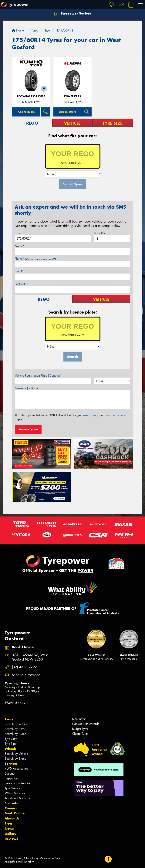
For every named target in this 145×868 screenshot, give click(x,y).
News (9, 828)
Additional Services (17, 798)
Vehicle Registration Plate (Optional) (38, 376)
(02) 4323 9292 (24, 667)
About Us (12, 818)
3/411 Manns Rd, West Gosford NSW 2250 (30, 657)
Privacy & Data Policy (26, 858)
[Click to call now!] (112, 4)
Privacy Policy (90, 415)
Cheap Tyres (80, 734)
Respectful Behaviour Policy (19, 861)
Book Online (15, 813)
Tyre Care (11, 739)
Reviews (11, 839)
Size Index (79, 719)
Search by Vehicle (16, 724)
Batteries (10, 773)
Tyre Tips (10, 744)
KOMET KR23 (72, 96)
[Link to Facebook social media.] (108, 859)
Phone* (36, 259)
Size (17, 233)
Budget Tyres (80, 729)
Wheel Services (15, 793)
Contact (11, 808)
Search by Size (14, 729)
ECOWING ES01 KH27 (31, 96)
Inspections (12, 778)
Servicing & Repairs (17, 783)
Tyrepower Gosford (75, 13)
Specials (11, 803)
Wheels (10, 749)
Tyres (9, 719)
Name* (19, 246)
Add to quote (26, 111)
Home (19, 30)
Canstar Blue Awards (85, 724)
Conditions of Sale (50, 858)
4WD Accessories (16, 769)
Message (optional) (27, 388)
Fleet (8, 823)
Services (11, 764)
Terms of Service (115, 415)
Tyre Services (13, 788)
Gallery (10, 834)
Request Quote (28, 429)
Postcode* (21, 284)
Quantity (99, 233)
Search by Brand (15, 734)
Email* (19, 271)
